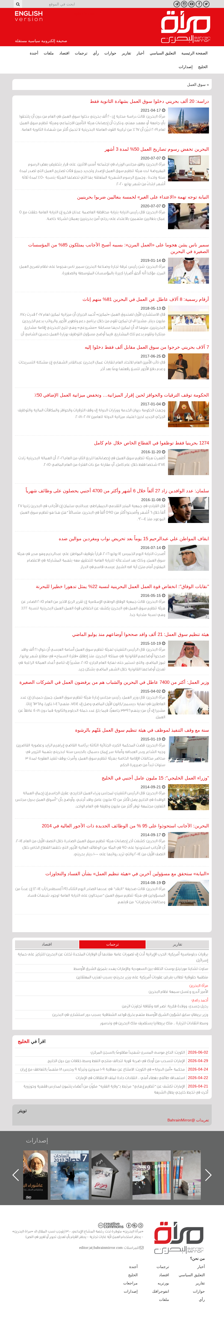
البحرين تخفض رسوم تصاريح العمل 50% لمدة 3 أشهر (157, 149)
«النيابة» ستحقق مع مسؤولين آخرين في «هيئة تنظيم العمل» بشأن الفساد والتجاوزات (127, 873)
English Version (28, 16)
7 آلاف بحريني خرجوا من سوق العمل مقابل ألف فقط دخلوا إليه (147, 347)
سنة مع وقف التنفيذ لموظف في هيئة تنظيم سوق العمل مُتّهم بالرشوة (142, 730)
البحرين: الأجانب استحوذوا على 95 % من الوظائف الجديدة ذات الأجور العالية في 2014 (125, 825)
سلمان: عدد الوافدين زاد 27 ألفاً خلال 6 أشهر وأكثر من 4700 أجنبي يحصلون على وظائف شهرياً (117, 490)
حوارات (110, 53)
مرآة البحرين (185, 27)
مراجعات (130, 1283)
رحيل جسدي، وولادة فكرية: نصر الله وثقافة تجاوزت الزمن (165, 1003)
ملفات (49, 53)
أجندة (34, 53)
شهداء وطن (34, 1156)
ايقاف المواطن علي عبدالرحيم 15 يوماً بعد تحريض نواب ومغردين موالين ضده (134, 538)
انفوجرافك (160, 1291)
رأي (96, 53)
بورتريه (163, 1283)
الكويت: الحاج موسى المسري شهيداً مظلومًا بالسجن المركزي (149, 1052)
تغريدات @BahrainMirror (188, 1120)
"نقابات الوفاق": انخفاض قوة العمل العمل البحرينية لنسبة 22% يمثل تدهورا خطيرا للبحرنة (122, 586)
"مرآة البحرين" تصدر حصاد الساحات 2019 (198, 1163)
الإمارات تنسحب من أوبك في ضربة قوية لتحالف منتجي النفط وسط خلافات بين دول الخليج (128, 1060)
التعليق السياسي (163, 53)
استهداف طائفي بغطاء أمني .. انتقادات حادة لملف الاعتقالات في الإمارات (142, 1077)
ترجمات (81, 53)
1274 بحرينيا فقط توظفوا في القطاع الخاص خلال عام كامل (151, 443)
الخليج (203, 67)
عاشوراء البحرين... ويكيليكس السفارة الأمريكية (75, 1163)
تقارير (126, 53)
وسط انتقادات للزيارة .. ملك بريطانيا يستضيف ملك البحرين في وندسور (154, 1023)
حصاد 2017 (116, 1156)
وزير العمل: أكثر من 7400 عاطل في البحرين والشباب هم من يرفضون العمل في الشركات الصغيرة (114, 682)
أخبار (140, 53)
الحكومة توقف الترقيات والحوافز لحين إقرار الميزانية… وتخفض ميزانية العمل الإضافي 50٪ (121, 395)
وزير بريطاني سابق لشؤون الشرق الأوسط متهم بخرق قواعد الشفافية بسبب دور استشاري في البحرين (130, 1014)
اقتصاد (64, 53)
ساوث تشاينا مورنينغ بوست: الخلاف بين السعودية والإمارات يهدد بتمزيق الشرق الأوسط (140, 968)
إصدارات (186, 67)
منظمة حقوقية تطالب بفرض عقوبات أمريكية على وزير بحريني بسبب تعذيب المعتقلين (142, 977)
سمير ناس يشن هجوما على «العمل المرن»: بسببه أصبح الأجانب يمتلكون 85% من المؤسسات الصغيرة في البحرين (118, 248)
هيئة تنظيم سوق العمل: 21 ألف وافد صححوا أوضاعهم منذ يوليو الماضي (140, 634)
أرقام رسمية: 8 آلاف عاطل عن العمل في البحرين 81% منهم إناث (145, 299)
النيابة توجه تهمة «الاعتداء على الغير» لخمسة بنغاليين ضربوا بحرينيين (143, 197)
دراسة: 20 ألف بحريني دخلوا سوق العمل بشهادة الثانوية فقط (149, 101)
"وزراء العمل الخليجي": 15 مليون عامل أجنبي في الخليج (155, 778)
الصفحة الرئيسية (194, 53)
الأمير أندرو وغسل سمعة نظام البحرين (178, 988)
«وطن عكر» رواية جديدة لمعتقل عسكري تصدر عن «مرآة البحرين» (157, 1166)
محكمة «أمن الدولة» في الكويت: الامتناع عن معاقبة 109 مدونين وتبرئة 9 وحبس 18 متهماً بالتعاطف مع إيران (114, 1069)
